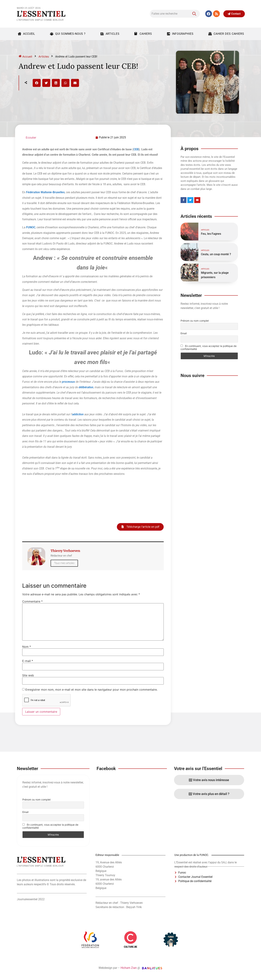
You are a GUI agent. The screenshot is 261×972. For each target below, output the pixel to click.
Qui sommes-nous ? (70, 33)
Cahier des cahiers (229, 33)
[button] (37, 83)
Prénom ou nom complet (195, 320)
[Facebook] (208, 13)
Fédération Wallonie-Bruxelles (45, 192)
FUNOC (30, 227)
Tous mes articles (64, 563)
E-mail (27, 660)
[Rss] (216, 13)
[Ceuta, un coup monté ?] (189, 252)
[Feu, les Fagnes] (189, 231)
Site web (28, 675)
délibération (86, 387)
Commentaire (32, 601)
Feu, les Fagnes (211, 233)
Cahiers (146, 33)
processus (68, 381)
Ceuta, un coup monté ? (216, 254)
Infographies (183, 33)
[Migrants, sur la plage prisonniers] (189, 272)
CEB (136, 149)
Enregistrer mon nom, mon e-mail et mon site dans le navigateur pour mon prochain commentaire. (91, 689)
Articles (112, 33)
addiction (78, 414)
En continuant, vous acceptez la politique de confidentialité (208, 347)
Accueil (29, 33)
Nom (26, 646)
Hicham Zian (129, 968)
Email (184, 333)
